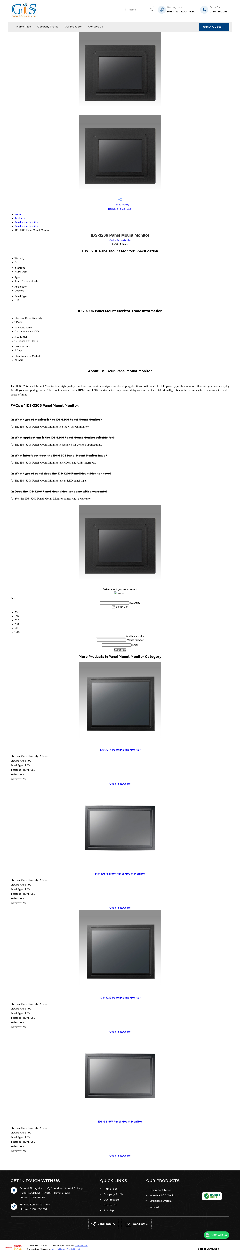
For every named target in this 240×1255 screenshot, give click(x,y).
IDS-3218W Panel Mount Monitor (120, 1121)
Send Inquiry (122, 204)
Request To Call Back (120, 208)
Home (18, 214)
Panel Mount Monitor (26, 222)
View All (154, 1207)
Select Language (208, 1248)
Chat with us (219, 1235)
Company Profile (47, 26)
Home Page (23, 26)
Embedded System (161, 1200)
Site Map (109, 1210)
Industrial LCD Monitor (163, 1195)
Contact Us (95, 26)
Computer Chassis (160, 1190)
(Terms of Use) (81, 1245)
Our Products (73, 26)
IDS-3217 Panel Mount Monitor (120, 749)
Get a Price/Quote (120, 240)
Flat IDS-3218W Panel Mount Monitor (120, 873)
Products (20, 218)
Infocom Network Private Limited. (66, 1249)
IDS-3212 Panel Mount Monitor (120, 997)
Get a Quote (212, 27)
